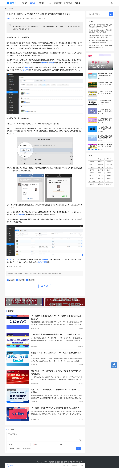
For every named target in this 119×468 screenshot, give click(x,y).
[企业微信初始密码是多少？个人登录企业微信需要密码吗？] (92, 129)
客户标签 (109, 167)
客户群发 (92, 173)
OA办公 (49, 3)
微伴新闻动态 (68, 3)
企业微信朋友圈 (92, 164)
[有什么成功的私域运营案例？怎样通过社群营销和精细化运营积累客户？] (18, 395)
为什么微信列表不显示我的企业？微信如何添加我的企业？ (105, 75)
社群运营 (92, 178)
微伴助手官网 (42, 262)
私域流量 (100, 178)
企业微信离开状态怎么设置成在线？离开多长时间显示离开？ (105, 120)
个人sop (92, 161)
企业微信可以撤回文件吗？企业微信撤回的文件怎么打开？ (55, 408)
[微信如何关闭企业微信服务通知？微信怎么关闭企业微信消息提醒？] (92, 138)
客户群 (109, 170)
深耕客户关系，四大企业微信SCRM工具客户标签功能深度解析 (56, 354)
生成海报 (74, 465)
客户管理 (100, 170)
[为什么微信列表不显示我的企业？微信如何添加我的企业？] (92, 76)
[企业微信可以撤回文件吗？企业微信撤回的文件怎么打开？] (18, 414)
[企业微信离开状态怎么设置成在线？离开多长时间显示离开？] (92, 120)
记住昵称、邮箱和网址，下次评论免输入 (20, 448)
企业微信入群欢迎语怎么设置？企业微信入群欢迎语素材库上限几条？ (56, 317)
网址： (61, 444)
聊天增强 (45, 259)
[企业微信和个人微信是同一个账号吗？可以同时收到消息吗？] (18, 340)
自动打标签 (100, 184)
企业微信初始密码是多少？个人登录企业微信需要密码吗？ (105, 128)
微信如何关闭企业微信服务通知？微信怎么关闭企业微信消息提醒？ (105, 137)
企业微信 (32, 3)
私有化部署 (92, 181)
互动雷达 (100, 161)
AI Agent (100, 159)
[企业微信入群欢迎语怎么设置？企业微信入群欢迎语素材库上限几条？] (18, 322)
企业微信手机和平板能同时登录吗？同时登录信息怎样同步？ (105, 93)
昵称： (11, 444)
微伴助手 (27, 67)
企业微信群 (11, 371)
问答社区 (77, 3)
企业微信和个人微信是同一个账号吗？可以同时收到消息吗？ (56, 334)
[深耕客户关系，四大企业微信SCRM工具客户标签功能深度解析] (18, 358)
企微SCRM (109, 164)
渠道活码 (109, 175)
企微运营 (92, 167)
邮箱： (36, 444)
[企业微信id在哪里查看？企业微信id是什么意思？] (92, 102)
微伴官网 (24, 3)
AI (91, 159)
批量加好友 (92, 175)
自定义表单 (109, 184)
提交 (79, 448)
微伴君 (8, 18)
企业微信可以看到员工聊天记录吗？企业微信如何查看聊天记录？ (105, 84)
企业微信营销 (11, 390)
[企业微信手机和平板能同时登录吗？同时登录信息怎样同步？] (92, 93)
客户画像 (92, 170)
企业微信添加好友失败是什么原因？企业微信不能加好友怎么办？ (105, 146)
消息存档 (100, 175)
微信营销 (41, 3)
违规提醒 (51, 63)
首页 (6, 8)
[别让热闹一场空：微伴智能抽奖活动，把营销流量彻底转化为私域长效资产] (18, 377)
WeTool (109, 159)
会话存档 (100, 167)
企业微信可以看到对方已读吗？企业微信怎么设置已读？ (105, 111)
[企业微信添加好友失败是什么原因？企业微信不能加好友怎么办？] (92, 147)
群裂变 (109, 181)
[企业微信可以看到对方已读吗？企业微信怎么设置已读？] (92, 111)
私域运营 (109, 178)
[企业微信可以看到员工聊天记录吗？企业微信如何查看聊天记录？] (92, 85)
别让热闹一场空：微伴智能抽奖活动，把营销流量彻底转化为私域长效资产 (56, 372)
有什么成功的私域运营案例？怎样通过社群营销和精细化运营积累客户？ (56, 391)
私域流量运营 (58, 3)
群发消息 (100, 181)
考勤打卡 (92, 184)
